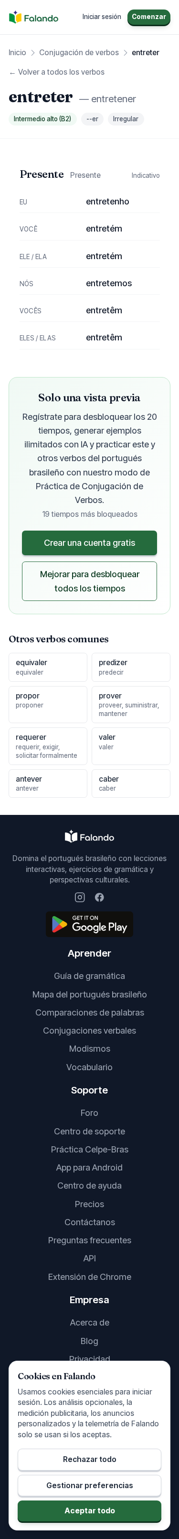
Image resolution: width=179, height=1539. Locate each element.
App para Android (89, 1167)
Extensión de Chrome (89, 1277)
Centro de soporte (89, 1131)
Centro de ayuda (89, 1186)
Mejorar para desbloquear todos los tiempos (89, 581)
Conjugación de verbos (79, 52)
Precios (89, 1204)
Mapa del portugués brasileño (89, 994)
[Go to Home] (34, 17)
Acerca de (89, 1322)
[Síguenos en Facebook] (99, 897)
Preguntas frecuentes (89, 1240)
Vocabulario (89, 1067)
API (90, 1258)
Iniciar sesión (102, 16)
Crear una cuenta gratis (89, 543)
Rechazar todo (89, 1459)
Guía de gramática (89, 976)
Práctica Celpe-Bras (89, 1149)
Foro (89, 1113)
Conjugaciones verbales (89, 1031)
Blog (89, 1341)
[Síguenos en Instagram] (79, 897)
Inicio (17, 52)
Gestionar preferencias (89, 1485)
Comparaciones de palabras (89, 1012)
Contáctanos (89, 1222)
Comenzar (149, 16)
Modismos (89, 1049)
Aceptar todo (89, 1510)
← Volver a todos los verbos (57, 72)
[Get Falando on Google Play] (89, 924)
